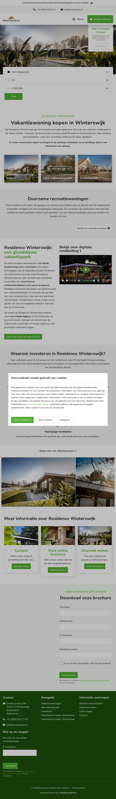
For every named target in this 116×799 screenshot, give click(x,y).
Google (46, 404)
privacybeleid (34, 404)
